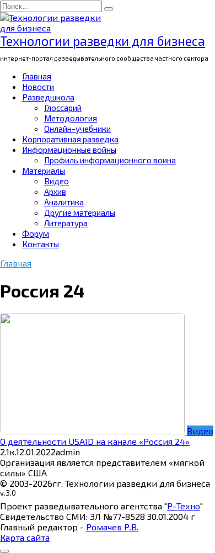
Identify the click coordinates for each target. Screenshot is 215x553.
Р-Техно (183, 506)
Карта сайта (25, 537)
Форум (35, 233)
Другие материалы (79, 212)
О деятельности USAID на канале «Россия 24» (95, 441)
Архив (55, 191)
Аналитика (64, 202)
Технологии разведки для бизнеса (102, 41)
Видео (56, 181)
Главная (36, 76)
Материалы (43, 171)
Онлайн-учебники (77, 129)
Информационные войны (69, 150)
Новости (38, 87)
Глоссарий (63, 108)
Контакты (40, 244)
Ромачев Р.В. (112, 527)
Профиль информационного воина (110, 160)
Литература (66, 223)
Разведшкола (48, 97)
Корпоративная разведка (70, 139)
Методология (70, 118)
